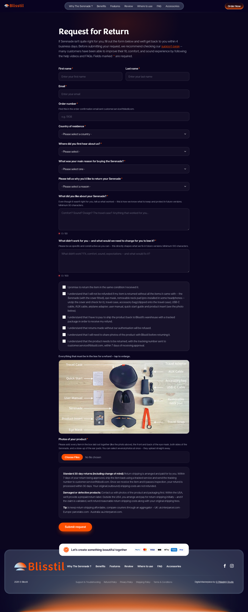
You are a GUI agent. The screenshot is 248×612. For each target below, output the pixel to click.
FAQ (159, 6)
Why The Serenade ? (81, 6)
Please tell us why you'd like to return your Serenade (90, 178)
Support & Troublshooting (88, 582)
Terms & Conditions (163, 582)
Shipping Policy (143, 582)
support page (170, 46)
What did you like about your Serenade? (83, 196)
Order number (68, 103)
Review (129, 6)
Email (63, 86)
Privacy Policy (126, 582)
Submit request (75, 526)
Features (115, 6)
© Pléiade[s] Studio (225, 581)
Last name (133, 68)
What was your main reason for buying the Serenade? (92, 161)
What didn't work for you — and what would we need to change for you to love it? (107, 240)
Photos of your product (73, 439)
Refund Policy (110, 582)
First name (66, 68)
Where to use (145, 6)
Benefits (101, 6)
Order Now (234, 6)
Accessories (172, 6)
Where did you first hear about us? (80, 143)
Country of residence (72, 126)
